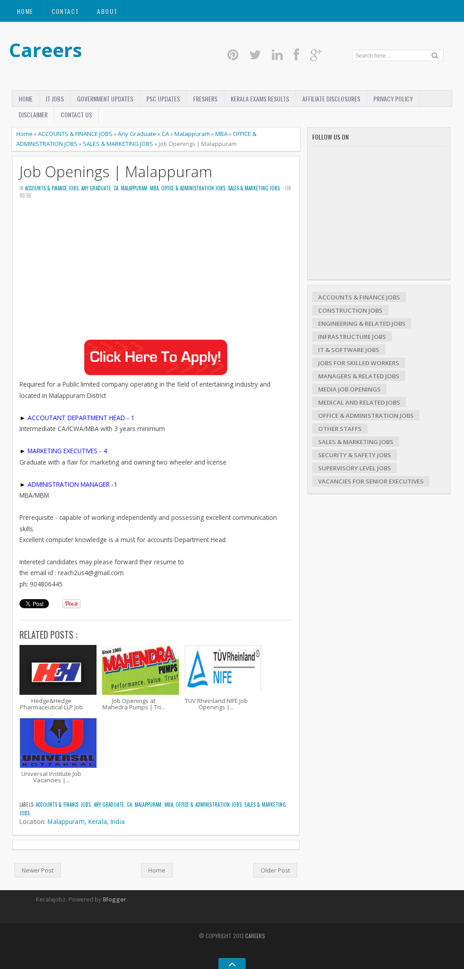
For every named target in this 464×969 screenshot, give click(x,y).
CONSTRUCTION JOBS (350, 310)
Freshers (205, 98)
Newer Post (37, 870)
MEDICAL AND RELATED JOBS (359, 402)
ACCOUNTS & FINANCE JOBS (75, 134)
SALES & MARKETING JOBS (118, 144)
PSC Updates (163, 98)
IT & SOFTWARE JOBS (348, 350)
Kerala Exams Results (260, 98)
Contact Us (76, 114)
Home (25, 11)
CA (165, 134)
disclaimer (33, 114)
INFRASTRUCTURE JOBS (352, 337)
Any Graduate (137, 134)
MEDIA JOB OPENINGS (349, 389)
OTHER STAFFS (340, 429)
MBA (221, 134)
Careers (45, 50)
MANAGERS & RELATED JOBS (358, 376)
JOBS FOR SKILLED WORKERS (358, 363)
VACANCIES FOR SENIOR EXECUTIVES (371, 481)
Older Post (275, 870)
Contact (65, 11)
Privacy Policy (393, 98)
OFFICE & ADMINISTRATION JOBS (193, 188)
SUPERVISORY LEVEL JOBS (354, 468)
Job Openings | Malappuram (115, 171)
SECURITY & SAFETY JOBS (354, 455)
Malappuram (192, 134)
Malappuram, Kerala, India (86, 821)
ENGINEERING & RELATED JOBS (362, 324)
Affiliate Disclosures (331, 98)
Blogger (114, 899)
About (107, 11)
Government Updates (105, 98)
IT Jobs (55, 98)
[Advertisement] (155, 275)
